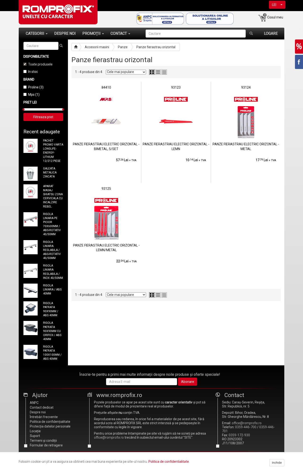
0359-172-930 (239, 435)
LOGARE (271, 33)
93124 (246, 87)
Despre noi (38, 412)
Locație (35, 431)
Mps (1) (34, 94)
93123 (176, 87)
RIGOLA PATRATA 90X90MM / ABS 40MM (50, 309)
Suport (35, 436)
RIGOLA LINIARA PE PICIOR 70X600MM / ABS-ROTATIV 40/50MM (52, 224)
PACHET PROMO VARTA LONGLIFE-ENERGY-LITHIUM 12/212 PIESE (53, 151)
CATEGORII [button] (35, 33)
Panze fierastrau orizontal (155, 47)
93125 (106, 188)
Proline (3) (36, 87)
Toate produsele (40, 64)
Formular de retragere (46, 445)
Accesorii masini (97, 47)
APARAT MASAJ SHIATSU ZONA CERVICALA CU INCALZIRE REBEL (53, 196)
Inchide (277, 462)
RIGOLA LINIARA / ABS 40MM (52, 289)
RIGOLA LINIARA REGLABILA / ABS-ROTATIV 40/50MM (52, 250)
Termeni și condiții (43, 440)
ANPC (34, 403)
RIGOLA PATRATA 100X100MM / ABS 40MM (52, 352)
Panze (123, 47)
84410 (106, 87)
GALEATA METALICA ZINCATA (50, 172)
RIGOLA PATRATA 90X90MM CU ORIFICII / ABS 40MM (52, 331)
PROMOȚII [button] (92, 33)
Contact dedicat (41, 407)
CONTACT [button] (119, 33)
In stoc (33, 71)
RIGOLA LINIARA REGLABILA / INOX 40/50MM (53, 271)
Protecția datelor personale (50, 426)
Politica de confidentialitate (168, 461)
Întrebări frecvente (44, 417)
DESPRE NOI (65, 33)
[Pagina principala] (75, 47)
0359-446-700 (245, 427)
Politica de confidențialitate (50, 421)
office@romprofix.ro (109, 437)
